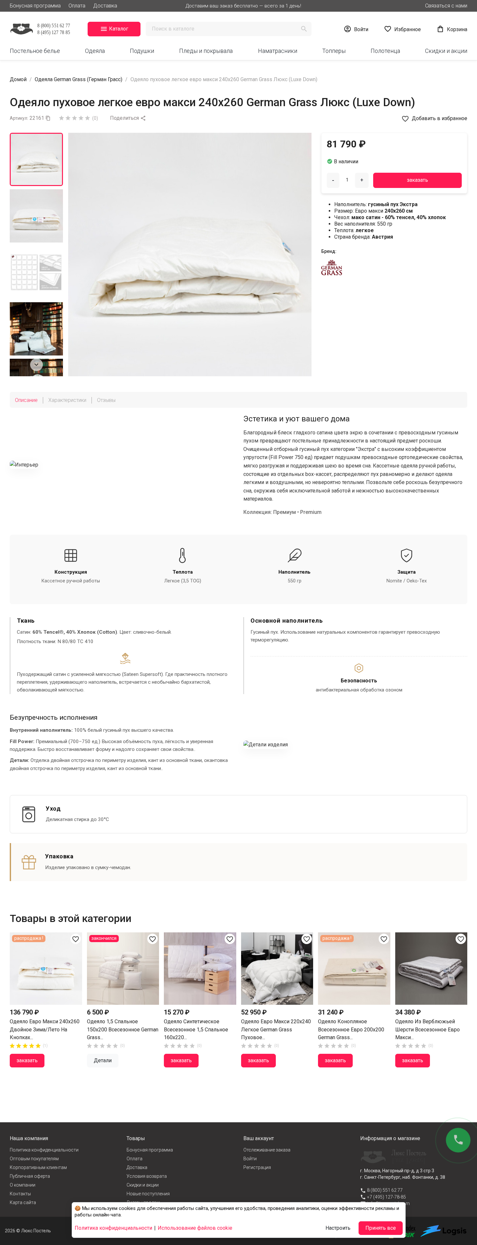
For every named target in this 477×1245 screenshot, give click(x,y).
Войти (250, 1158)
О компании (22, 1185)
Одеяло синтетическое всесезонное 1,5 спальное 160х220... (196, 1029)
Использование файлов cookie (195, 1228)
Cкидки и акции (143, 1185)
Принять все (380, 1228)
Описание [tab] (26, 400)
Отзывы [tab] (106, 400)
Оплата (76, 6)
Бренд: (328, 251)
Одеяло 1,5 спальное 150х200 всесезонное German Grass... (122, 1029)
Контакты (20, 1193)
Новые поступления (148, 1193)
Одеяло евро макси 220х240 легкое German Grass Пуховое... (276, 1029)
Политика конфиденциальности (44, 1149)
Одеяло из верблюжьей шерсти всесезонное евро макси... (427, 1029)
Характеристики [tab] (67, 400)
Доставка (105, 6)
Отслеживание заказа (266, 1149)
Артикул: (19, 118)
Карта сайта (23, 1202)
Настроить (337, 1228)
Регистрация (257, 1167)
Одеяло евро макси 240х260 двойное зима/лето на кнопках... (45, 1029)
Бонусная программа (35, 6)
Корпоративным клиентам (38, 1167)
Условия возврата (147, 1176)
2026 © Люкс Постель (28, 1230)
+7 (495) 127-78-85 (386, 1197)
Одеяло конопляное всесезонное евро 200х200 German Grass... (351, 1029)
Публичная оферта (30, 1176)
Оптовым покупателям (34, 1158)
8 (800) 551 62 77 (385, 1190)
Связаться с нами (446, 6)
